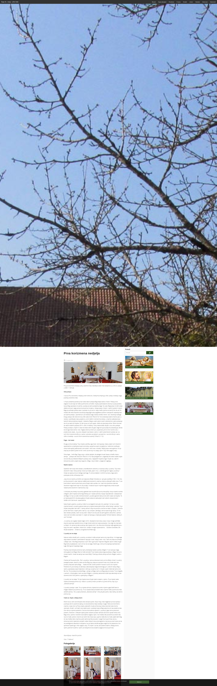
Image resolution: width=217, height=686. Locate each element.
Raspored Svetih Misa (134, 413)
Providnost (171, 2)
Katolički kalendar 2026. (135, 382)
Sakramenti (213, 2)
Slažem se (139, 682)
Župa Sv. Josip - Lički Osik (9, 2)
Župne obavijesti (162, 2)
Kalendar (197, 2)
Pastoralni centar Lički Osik (137, 398)
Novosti (154, 2)
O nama (179, 2)
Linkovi (191, 2)
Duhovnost (205, 2)
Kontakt (185, 2)
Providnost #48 (131, 367)
